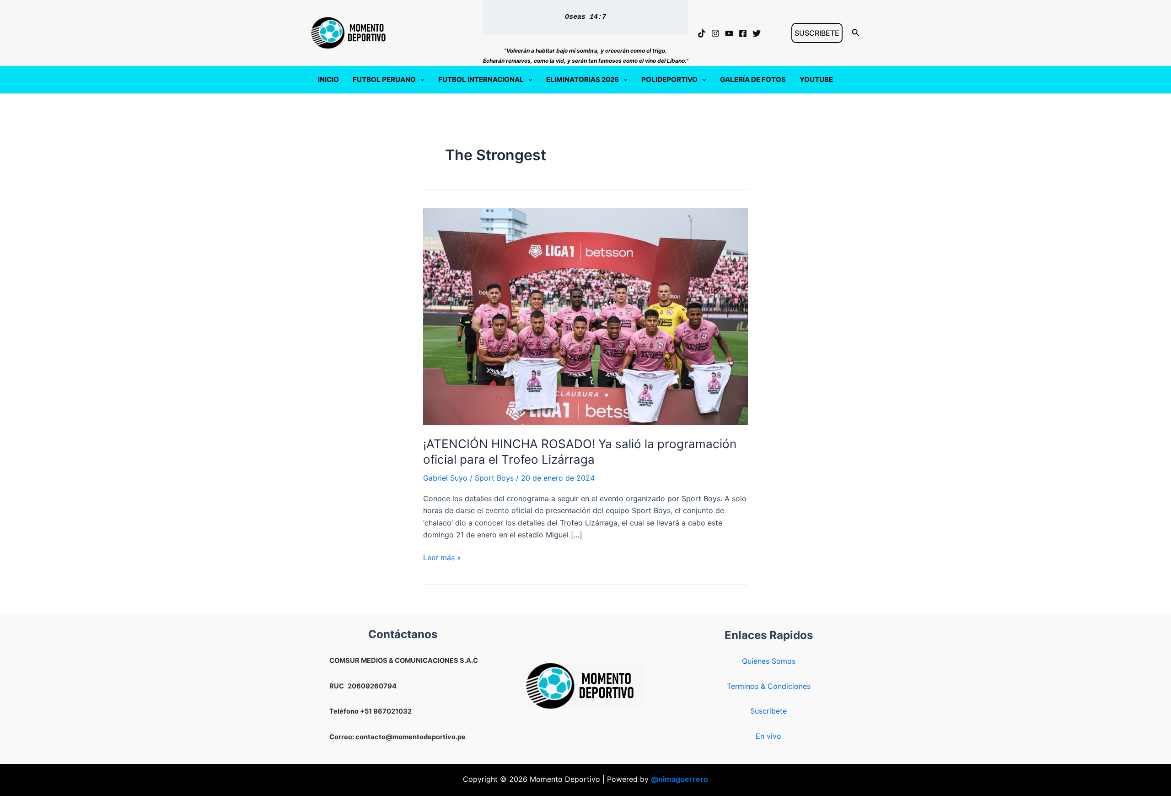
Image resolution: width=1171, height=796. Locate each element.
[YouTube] (729, 33)
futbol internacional (481, 79)
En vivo (768, 736)
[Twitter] (756, 33)
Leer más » (442, 557)
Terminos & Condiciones (769, 686)
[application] (420, 79)
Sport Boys (494, 477)
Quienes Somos (768, 661)
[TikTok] (702, 33)
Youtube (816, 79)
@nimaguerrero (679, 779)
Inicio (328, 79)
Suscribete (768, 710)
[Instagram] (715, 33)
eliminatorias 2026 (582, 79)
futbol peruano (384, 79)
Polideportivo (669, 79)
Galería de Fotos (753, 79)
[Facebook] (743, 33)
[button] (817, 33)
